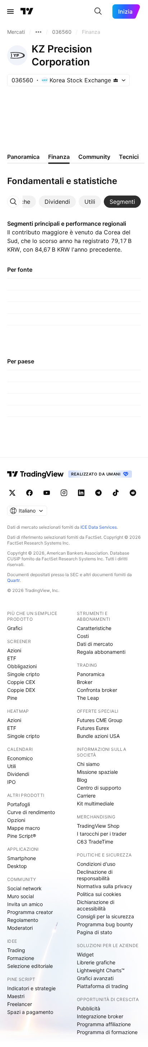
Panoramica (91, 674)
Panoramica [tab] (23, 156)
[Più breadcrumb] (38, 32)
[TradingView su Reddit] (133, 493)
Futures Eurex (93, 728)
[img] (115, 80)
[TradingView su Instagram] (64, 493)
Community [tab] (94, 156)
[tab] (57, 202)
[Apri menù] (10, 11)
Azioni (14, 650)
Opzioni (16, 820)
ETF (11, 658)
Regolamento (22, 920)
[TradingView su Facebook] (29, 493)
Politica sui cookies (99, 894)
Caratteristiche (94, 628)
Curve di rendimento (31, 812)
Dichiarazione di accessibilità (95, 905)
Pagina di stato (94, 932)
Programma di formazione (107, 1032)
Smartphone (21, 858)
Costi (83, 636)
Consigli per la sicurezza (105, 916)
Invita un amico (25, 904)
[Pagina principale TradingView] (26, 11)
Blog (82, 780)
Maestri (15, 996)
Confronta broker (97, 690)
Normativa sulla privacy (104, 886)
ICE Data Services (98, 527)
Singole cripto (23, 674)
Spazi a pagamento (30, 1012)
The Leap (88, 698)
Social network (24, 888)
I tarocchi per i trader (101, 834)
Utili (11, 766)
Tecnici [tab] (129, 156)
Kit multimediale (95, 803)
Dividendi (18, 774)
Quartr (13, 580)
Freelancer (19, 1004)
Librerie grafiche (96, 962)
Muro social (20, 896)
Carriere (86, 796)
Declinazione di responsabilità (94, 875)
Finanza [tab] (59, 156)
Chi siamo (88, 764)
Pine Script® (21, 836)
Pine (12, 698)
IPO (11, 782)
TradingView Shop (98, 826)
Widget (85, 954)
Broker (84, 682)
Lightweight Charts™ (101, 970)
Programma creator (30, 912)
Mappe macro (23, 828)
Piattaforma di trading (102, 986)
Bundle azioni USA (98, 736)
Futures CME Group (99, 720)
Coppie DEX (21, 690)
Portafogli (18, 804)
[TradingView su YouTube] (47, 493)
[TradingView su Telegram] (98, 493)
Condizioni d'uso (96, 864)
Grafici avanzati (95, 978)
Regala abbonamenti (101, 652)
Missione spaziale (97, 772)
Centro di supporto (99, 788)
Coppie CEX (21, 682)
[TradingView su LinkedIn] (81, 493)
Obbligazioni (22, 666)
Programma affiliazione (104, 1024)
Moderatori (20, 928)
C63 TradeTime (95, 842)
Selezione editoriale (30, 966)
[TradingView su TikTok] (116, 493)
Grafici (14, 628)
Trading (16, 950)
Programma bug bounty (105, 924)
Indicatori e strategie (31, 988)
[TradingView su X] (12, 493)
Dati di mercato (95, 644)
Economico (20, 758)
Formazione (20, 958)
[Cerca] (98, 11)
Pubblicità (88, 1008)
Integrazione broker (100, 1016)
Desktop (17, 866)
